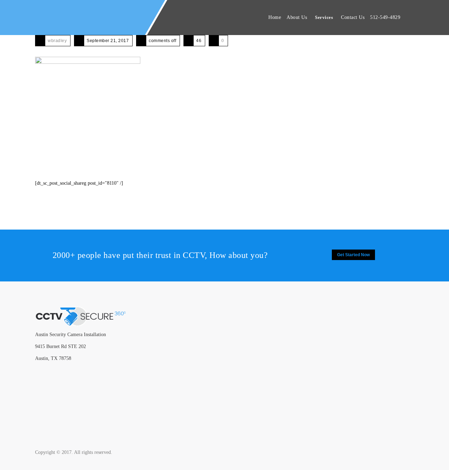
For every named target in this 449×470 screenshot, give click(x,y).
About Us (297, 17)
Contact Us (352, 17)
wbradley (57, 40)
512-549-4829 (385, 17)
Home (274, 17)
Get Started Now (353, 254)
